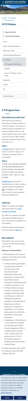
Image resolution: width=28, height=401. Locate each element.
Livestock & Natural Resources (12, 55)
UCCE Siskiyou (12, 18)
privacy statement (6, 393)
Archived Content (8, 96)
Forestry (5, 85)
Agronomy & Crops (8, 51)
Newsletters (6, 80)
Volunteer (7, 69)
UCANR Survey (7, 181)
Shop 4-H (19, 230)
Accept (20, 398)
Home (5, 42)
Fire (4, 89)
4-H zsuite (5, 149)
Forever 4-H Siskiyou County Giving (12, 74)
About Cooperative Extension (11, 46)
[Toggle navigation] (3, 2)
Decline (7, 398)
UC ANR (4, 18)
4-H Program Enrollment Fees (13, 64)
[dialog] (14, 388)
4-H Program (7, 60)
